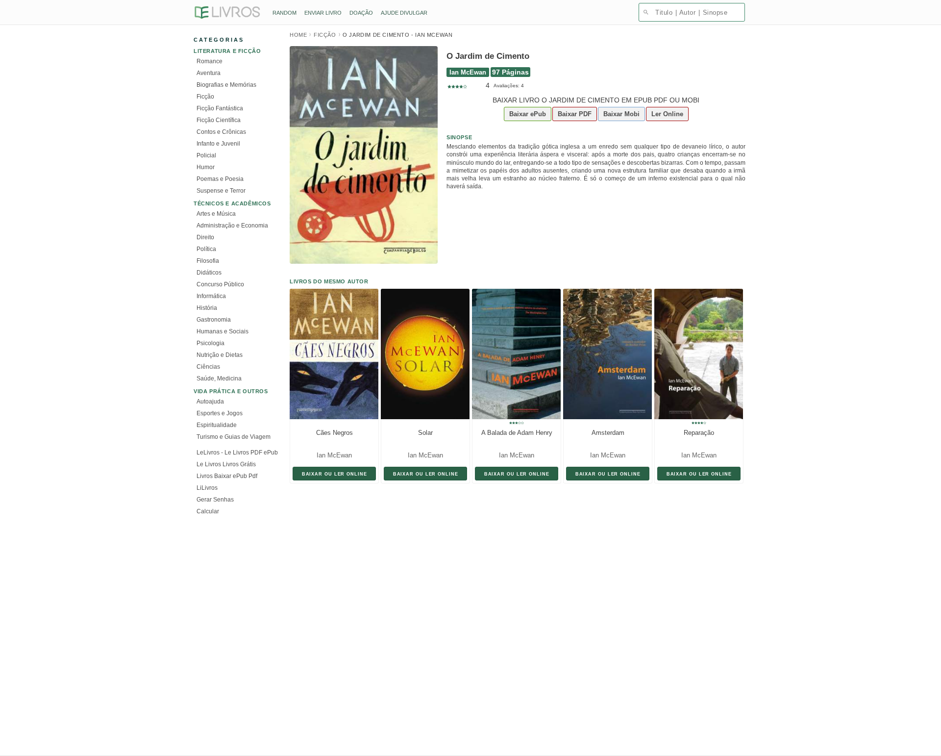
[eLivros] (227, 13)
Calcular (208, 511)
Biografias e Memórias (226, 84)
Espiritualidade (217, 425)
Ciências (208, 366)
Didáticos (209, 272)
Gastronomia (214, 319)
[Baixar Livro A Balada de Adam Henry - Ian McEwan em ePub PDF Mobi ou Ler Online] (513, 354)
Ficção (205, 96)
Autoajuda (210, 401)
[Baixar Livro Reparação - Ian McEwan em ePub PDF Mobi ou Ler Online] (696, 354)
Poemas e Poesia (220, 179)
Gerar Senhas (215, 499)
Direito (205, 237)
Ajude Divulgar (404, 13)
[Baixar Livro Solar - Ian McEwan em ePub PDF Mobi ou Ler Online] (422, 354)
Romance (210, 61)
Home (298, 35)
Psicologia (210, 343)
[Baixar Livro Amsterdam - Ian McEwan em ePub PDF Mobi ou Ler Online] (604, 354)
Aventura (209, 73)
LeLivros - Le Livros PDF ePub (237, 452)
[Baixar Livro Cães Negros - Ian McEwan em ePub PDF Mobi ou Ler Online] (331, 354)
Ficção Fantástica (220, 108)
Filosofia (208, 260)
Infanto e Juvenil (218, 143)
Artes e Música (216, 213)
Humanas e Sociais (222, 331)
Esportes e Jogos (220, 413)
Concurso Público (220, 284)
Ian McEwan (467, 72)
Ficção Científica (219, 120)
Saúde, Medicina (219, 378)
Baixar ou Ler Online (334, 474)
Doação (361, 13)
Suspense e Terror (221, 190)
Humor (206, 167)
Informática (211, 296)
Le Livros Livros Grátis (226, 464)
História (207, 307)
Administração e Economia (232, 225)
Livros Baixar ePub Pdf (227, 476)
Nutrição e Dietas (220, 355)
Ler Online (667, 114)
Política (206, 249)
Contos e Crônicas (221, 131)
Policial (206, 155)
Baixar (527, 114)
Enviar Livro (323, 13)
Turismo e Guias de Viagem (234, 436)
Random (284, 13)
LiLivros (207, 487)
